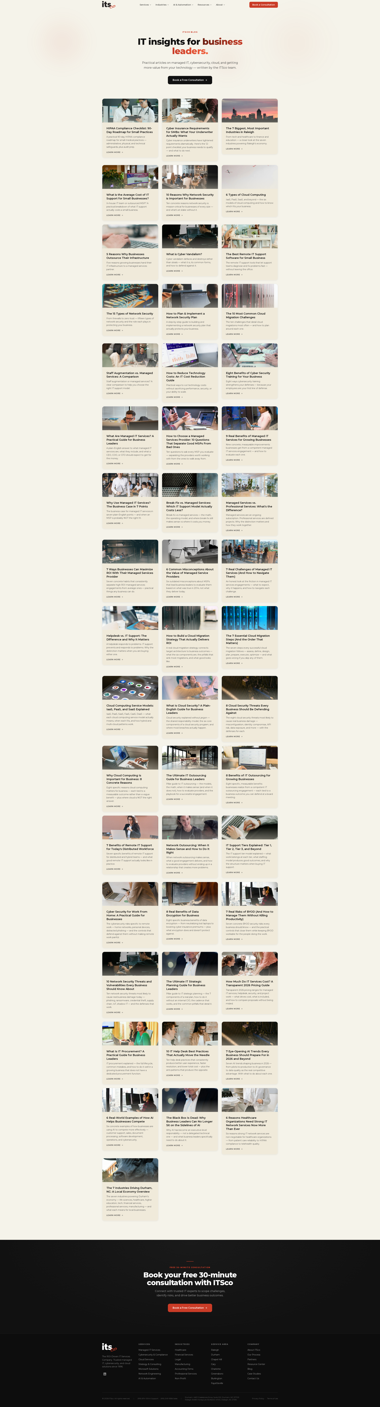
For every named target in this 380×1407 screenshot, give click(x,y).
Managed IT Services (149, 1350)
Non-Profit (180, 1378)
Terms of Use (272, 1398)
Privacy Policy (258, 1398)
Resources (203, 4)
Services (144, 4)
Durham (215, 1354)
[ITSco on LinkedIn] (104, 1374)
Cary (213, 1364)
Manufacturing (182, 1364)
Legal (178, 1359)
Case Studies (254, 1373)
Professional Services (186, 1373)
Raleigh (215, 1350)
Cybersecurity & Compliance (153, 1354)
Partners (251, 1359)
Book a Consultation (263, 4)
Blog (249, 1369)
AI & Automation (182, 4)
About (219, 4)
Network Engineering (149, 1373)
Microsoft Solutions (148, 1369)
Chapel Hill (216, 1359)
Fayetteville (217, 1383)
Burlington (216, 1378)
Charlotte (216, 1369)
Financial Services (184, 1354)
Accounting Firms (184, 1369)
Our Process (253, 1354)
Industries (161, 4)
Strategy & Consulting (149, 1364)
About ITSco (253, 1350)
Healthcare (180, 1350)
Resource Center (256, 1364)
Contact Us (253, 1378)
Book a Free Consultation (188, 80)
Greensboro (217, 1373)
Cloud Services (146, 1359)
